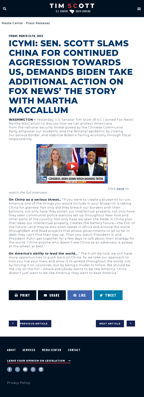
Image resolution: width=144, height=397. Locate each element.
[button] (5, 8)
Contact (74, 350)
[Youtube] (25, 369)
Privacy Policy (18, 382)
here (121, 188)
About (11, 350)
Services (28, 350)
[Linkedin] (41, 369)
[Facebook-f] (9, 369)
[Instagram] (33, 369)
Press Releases (38, 23)
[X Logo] (17, 369)
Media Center (12, 23)
